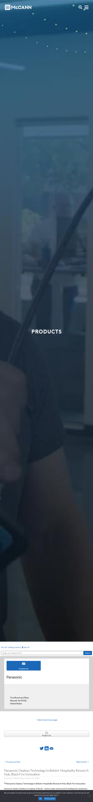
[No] (89, 796)
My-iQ (26, 647)
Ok (40, 799)
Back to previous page (47, 720)
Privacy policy (50, 799)
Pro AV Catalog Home (11, 647)
